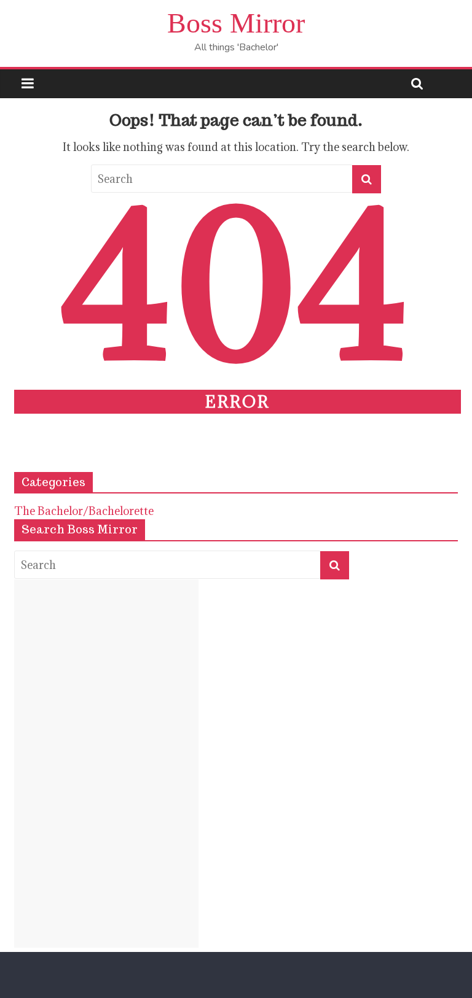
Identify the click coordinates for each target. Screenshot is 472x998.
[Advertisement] (106, 763)
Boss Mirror (236, 23)
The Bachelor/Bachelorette (84, 511)
